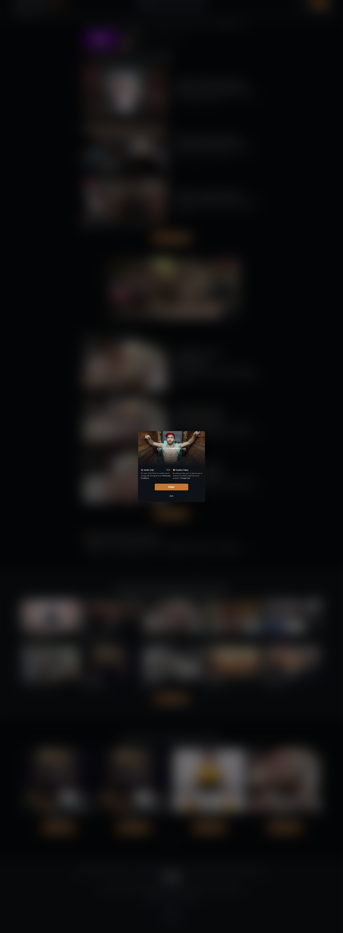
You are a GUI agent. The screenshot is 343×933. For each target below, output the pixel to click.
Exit (171, 496)
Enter (171, 487)
